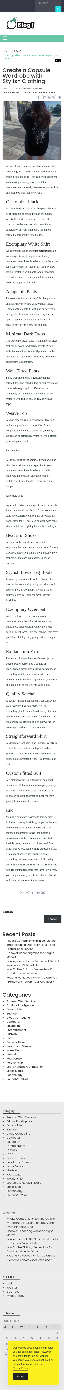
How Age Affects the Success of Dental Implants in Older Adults (33, 57)
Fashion (11, 1034)
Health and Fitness (18, 1046)
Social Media (14, 1071)
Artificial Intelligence (20, 1005)
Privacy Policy (15, 1296)
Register (11, 1288)
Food (9, 1038)
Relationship (14, 1063)
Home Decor (15, 1050)
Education (13, 1026)
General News (15, 1042)
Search (8, 912)
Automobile (14, 1009)
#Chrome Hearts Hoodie (29, 88)
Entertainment (16, 1030)
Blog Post (12, 1292)
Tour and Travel (17, 1079)
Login (9, 1283)
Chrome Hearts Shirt (44, 92)
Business (12, 1014)
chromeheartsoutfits (40, 250)
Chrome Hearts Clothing (16, 92)
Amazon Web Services (21, 1001)
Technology (14, 1075)
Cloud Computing (18, 1018)
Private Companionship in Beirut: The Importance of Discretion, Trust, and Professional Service (31, 945)
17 (7, 1350)
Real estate (14, 1059)
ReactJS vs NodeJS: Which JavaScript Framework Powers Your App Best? (31, 980)
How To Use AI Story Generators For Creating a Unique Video (30, 971)
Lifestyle (7, 88)
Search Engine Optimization (25, 1067)
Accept (20, 1376)
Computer (13, 1022)
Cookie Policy (20, 1368)
